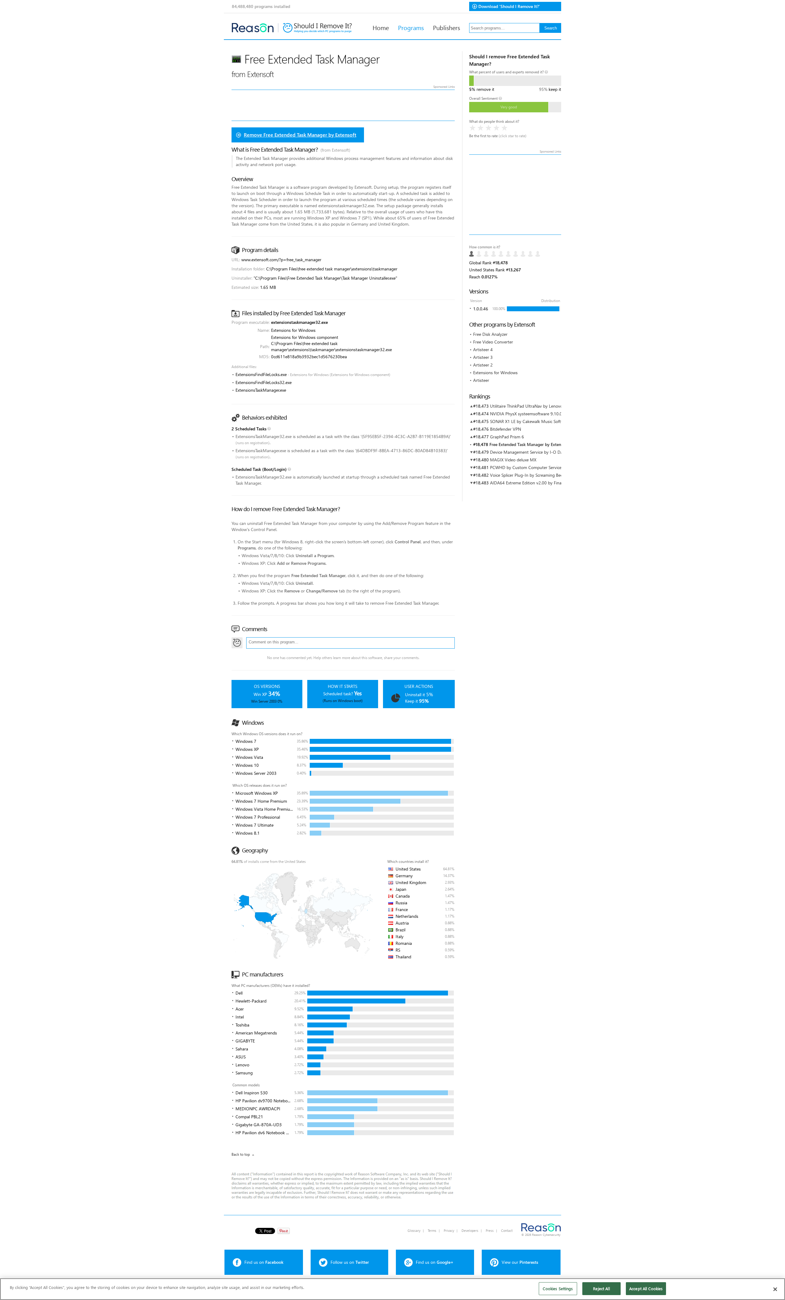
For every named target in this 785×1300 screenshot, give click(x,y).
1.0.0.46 (480, 309)
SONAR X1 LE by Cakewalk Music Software (530, 421)
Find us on (263, 1262)
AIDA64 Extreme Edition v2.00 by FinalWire (530, 483)
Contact (507, 1230)
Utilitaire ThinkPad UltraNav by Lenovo (526, 406)
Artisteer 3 (483, 357)
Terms (432, 1230)
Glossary (414, 1230)
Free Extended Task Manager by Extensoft (529, 444)
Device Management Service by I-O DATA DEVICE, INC (541, 452)
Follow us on (350, 1262)
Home (381, 27)
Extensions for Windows (495, 372)
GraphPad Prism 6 (507, 437)
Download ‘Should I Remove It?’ (509, 6)
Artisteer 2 (483, 365)
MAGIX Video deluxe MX (513, 460)
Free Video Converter (493, 342)
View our (520, 1262)
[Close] (775, 1289)
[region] (392, 1289)
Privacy (449, 1230)
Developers (469, 1230)
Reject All (601, 1288)
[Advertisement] (515, 194)
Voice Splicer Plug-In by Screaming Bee (526, 475)
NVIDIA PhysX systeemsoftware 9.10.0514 (529, 414)
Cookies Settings (558, 1288)
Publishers (446, 27)
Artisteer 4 (483, 349)
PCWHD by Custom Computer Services (526, 467)
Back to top (241, 1154)
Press (490, 1230)
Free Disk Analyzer (490, 334)
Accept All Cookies (646, 1288)
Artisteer (481, 380)
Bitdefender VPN (505, 429)
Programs (411, 27)
